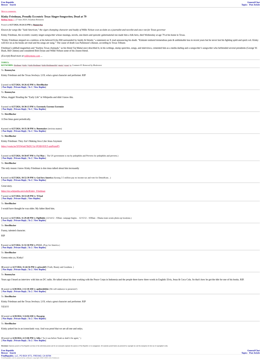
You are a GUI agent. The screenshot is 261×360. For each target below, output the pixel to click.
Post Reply (7, 87)
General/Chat (253, 2)
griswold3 (41, 267)
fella (38, 338)
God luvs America (45, 178)
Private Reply (20, 87)
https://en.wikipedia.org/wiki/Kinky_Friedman (23, 191)
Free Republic (7, 2)
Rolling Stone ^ (7, 19)
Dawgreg (41, 316)
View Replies (39, 87)
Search (13, 5)
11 (2, 289)
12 (2, 316)
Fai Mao (40, 156)
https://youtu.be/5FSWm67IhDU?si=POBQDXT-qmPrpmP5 (30, 146)
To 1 (30, 87)
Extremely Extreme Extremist (50, 107)
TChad (40, 196)
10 (2, 267)
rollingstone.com (32, 56)
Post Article (254, 5)
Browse (4, 5)
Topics (244, 5)
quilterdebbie (42, 289)
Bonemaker (42, 129)
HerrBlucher (42, 85)
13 (2, 338)
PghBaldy (40, 218)
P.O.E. (39, 245)
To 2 (30, 131)
